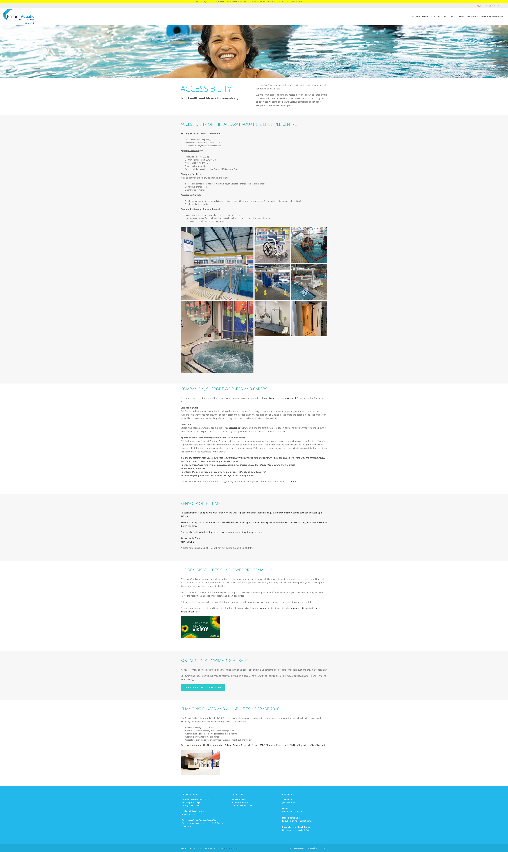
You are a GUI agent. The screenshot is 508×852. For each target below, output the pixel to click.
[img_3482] (309, 282)
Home (283, 848)
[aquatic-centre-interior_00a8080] (217, 263)
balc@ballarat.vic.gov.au (292, 811)
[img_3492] (272, 319)
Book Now (435, 16)
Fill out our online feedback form (296, 830)
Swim (461, 16)
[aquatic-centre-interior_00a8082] (272, 245)
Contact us (324, 848)
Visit (445, 16)
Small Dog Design (231, 848)
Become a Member (420, 16)
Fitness (453, 16)
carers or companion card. (283, 398)
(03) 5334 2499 (497, 5)
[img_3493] (309, 319)
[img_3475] (272, 282)
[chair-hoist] (309, 245)
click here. (291, 481)
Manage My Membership (492, 16)
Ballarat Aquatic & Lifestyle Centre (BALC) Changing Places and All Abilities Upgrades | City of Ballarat (274, 745)
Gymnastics (472, 16)
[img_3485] (217, 337)
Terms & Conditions (296, 848)
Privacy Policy (312, 848)
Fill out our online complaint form (296, 821)
